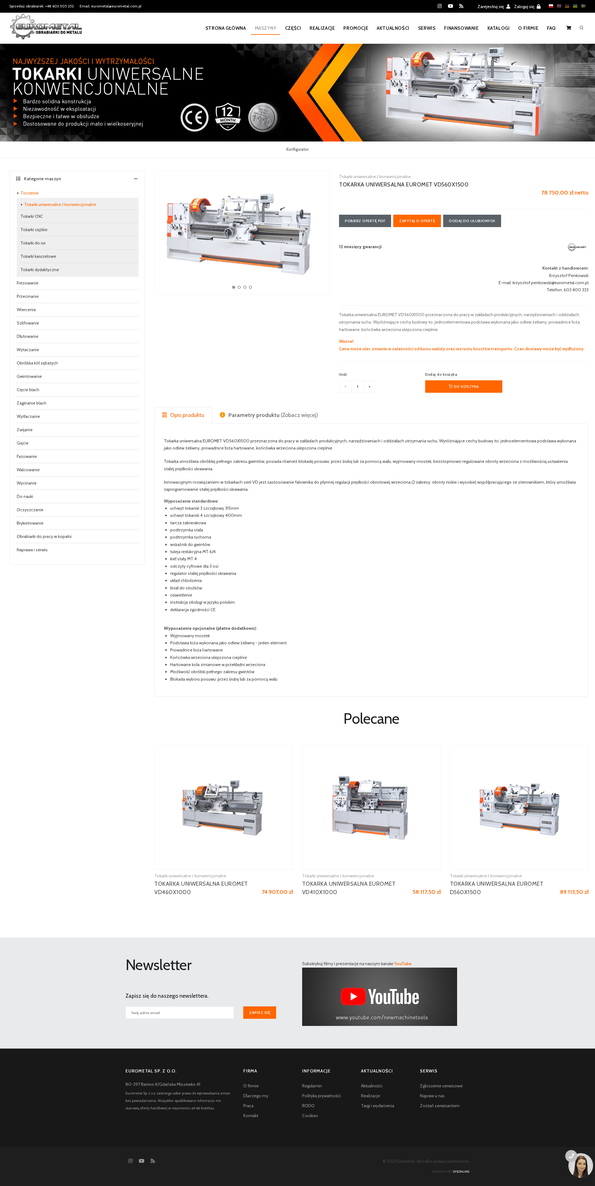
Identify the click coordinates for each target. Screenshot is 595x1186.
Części (293, 28)
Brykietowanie (30, 523)
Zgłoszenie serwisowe (441, 1086)
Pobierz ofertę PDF (365, 220)
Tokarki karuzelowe (38, 256)
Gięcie (23, 443)
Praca (248, 1105)
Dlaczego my (255, 1096)
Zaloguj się (524, 6)
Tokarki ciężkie (33, 229)
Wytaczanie (28, 349)
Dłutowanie (27, 336)
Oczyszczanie (30, 509)
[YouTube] (450, 6)
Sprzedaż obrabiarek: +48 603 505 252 (41, 6)
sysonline (461, 1172)
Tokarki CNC (31, 216)
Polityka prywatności (321, 1096)
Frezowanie (27, 283)
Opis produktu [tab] (186, 415)
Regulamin (312, 1086)
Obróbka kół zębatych (37, 363)
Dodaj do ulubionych (472, 220)
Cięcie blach (28, 389)
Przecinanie (28, 296)
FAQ (551, 28)
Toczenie (29, 193)
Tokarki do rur (33, 243)
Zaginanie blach (31, 403)
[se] (582, 6)
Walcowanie (28, 469)
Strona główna (225, 28)
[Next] (323, 232)
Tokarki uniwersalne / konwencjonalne (60, 204)
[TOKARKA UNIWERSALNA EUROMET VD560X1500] (242, 232)
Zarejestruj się (491, 6)
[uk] (574, 6)
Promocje (355, 28)
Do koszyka (465, 386)
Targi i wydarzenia (377, 1105)
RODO (308, 1105)
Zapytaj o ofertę (417, 220)
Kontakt (250, 1115)
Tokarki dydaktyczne (39, 269)
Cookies (310, 1115)
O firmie (528, 28)
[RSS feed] (461, 6)
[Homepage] (46, 31)
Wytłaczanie (28, 416)
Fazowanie (27, 456)
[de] (566, 6)
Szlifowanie (28, 323)
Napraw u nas (432, 1096)
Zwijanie (25, 429)
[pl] (549, 6)
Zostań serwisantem (440, 1105)
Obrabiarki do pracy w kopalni (44, 536)
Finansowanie (461, 28)
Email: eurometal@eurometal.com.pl (110, 6)
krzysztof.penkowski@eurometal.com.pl (550, 282)
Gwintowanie (29, 376)
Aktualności (393, 28)
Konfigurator (297, 149)
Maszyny (265, 28)
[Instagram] (439, 6)
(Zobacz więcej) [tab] (273, 415)
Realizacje (322, 28)
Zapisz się (259, 1012)
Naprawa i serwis (32, 550)
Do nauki (25, 496)
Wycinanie (27, 483)
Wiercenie (26, 309)
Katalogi (498, 28)
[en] (557, 6)
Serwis (427, 28)
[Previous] (161, 232)
